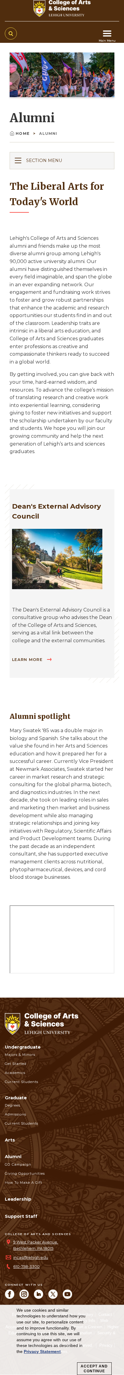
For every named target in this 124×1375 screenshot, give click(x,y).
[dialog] (62, 1340)
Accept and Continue (94, 1368)
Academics (15, 1073)
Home (23, 133)
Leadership (18, 1199)
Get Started (15, 1064)
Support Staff (21, 1216)
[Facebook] (9, 1297)
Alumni (13, 1156)
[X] (53, 1297)
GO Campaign (18, 1164)
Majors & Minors (20, 1055)
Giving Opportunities (25, 1173)
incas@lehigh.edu (30, 1257)
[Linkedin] (38, 1297)
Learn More (28, 659)
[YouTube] (67, 1297)
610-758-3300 (26, 1266)
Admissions (15, 1114)
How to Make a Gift (23, 1182)
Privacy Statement (42, 1351)
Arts (10, 1140)
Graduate (16, 1097)
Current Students (21, 1082)
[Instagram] (24, 1297)
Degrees (12, 1105)
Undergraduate (23, 1047)
